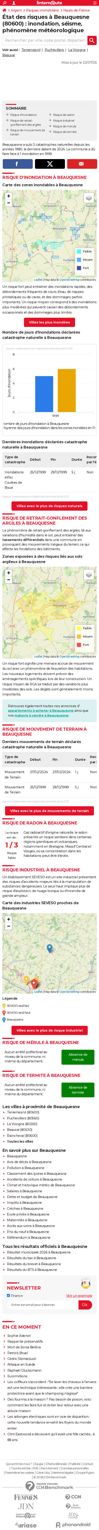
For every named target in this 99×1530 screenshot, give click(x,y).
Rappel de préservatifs (25, 1341)
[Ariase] (26, 1524)
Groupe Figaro (85, 1472)
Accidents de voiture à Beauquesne (34, 1179)
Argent (16, 10)
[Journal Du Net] (26, 1506)
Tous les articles (21, 1468)
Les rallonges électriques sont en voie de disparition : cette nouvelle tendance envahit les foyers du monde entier (49, 1422)
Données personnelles (74, 1468)
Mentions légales (62, 1472)
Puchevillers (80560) (23, 1118)
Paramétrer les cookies (19, 1472)
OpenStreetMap (69, 279)
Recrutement (49, 1468)
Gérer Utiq (43, 1472)
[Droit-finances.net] (73, 1506)
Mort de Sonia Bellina (24, 1347)
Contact (88, 1464)
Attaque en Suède (21, 1364)
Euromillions (17, 1376)
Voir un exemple (79, 1296)
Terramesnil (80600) (23, 1112)
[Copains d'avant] (26, 1516)
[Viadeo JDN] (73, 1516)
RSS (35, 1468)
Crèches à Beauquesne (25, 1209)
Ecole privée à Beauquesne (28, 1214)
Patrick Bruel (17, 1353)
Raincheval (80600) (22, 1136)
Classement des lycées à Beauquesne (36, 1174)
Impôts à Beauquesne (24, 1203)
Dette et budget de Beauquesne (32, 1197)
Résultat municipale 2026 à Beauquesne (39, 1252)
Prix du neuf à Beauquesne (28, 1232)
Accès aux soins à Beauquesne (31, 1226)
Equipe (39, 1464)
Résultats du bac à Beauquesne (31, 1258)
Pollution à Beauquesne (25, 1168)
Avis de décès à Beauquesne (29, 1162)
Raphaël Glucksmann (24, 1370)
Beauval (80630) (19, 1130)
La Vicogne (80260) (22, 1124)
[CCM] (73, 1497)
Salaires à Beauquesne (24, 1191)
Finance (16, 1296)
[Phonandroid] (73, 1525)
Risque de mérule (64, 126)
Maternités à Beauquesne (27, 1220)
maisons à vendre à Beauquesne (42, 715)
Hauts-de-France (76, 10)
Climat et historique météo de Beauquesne (41, 1185)
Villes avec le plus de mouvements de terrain (49, 811)
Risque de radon (64, 115)
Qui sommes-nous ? (19, 1464)
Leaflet (38, 279)
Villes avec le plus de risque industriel (50, 1030)
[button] (8, 196)
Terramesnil (31, 50)
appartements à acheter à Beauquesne (41, 711)
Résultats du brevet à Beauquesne (34, 1264)
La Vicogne (76, 50)
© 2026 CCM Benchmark (49, 1477)
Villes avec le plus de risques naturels (49, 506)
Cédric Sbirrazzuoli (21, 1359)
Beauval (8, 55)
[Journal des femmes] (26, 1497)
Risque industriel (63, 120)
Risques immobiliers (42, 10)
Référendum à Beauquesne (28, 1237)
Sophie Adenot (19, 1336)
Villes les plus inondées (49, 322)
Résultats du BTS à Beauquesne (32, 1270)
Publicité (74, 1464)
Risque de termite (65, 132)
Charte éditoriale (56, 1464)
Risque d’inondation (23, 115)
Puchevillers (54, 50)
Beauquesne (17, 1156)
